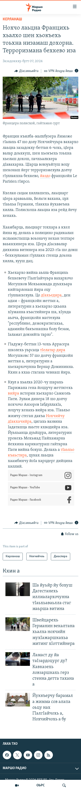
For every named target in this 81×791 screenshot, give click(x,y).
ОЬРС (40, 785)
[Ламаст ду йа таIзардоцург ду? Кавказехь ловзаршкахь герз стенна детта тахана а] (17, 659)
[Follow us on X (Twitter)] (17, 755)
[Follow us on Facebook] (7, 755)
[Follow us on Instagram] (38, 755)
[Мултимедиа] (17, 785)
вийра (13, 394)
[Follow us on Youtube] (28, 755)
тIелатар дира (52, 350)
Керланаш (12, 19)
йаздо (45, 176)
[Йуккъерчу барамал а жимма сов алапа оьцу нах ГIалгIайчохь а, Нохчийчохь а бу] (17, 700)
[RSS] (48, 755)
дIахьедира (51, 295)
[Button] (26, 71)
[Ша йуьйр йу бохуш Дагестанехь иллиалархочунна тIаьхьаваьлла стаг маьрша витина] (17, 589)
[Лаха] (64, 785)
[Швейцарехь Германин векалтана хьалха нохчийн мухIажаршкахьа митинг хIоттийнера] (17, 624)
